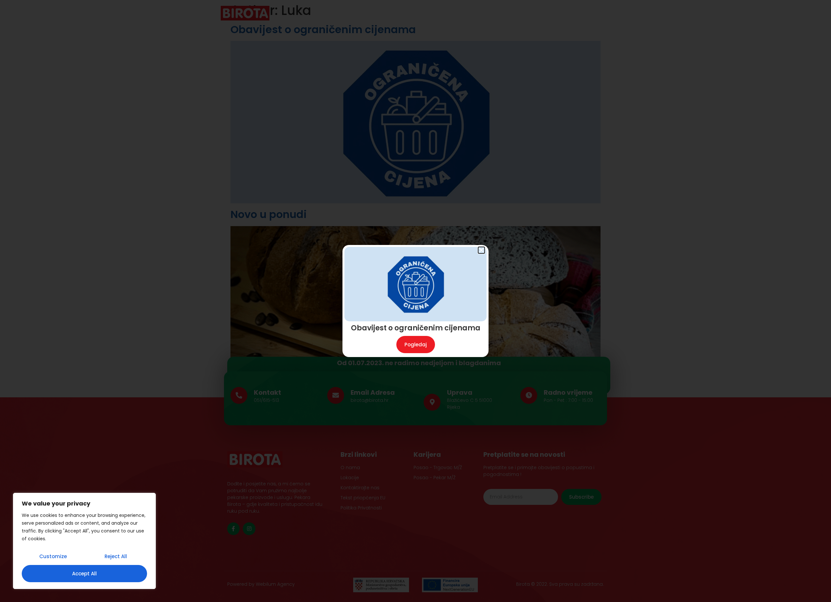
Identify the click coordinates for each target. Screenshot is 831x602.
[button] (481, 250)
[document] (415, 301)
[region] (84, 541)
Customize (53, 556)
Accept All (84, 573)
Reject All (116, 556)
